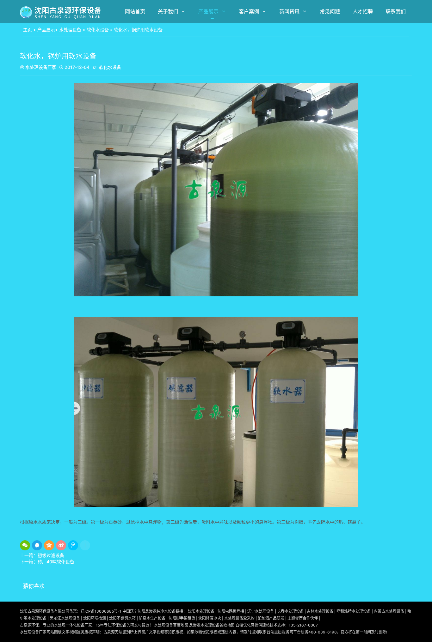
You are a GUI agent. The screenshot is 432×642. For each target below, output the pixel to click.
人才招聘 (363, 11)
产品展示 (208, 11)
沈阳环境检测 (94, 618)
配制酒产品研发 (271, 618)
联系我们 (396, 11)
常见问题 (330, 11)
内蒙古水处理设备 (389, 611)
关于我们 (168, 11)
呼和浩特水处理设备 (353, 611)
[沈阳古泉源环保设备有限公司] (61, 12)
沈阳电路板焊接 (231, 611)
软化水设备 (98, 29)
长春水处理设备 (290, 611)
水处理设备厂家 (38, 67)
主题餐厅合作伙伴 (302, 618)
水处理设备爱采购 (239, 618)
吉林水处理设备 (320, 611)
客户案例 (249, 11)
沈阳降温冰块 (209, 618)
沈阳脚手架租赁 (182, 618)
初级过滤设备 (51, 555)
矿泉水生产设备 (152, 618)
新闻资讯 (289, 11)
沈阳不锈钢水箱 (122, 618)
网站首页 (135, 11)
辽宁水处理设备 (260, 611)
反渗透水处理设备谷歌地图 (212, 625)
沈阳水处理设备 (201, 611)
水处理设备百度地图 (171, 625)
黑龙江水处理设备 (65, 618)
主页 (27, 29)
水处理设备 (70, 29)
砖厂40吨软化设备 (56, 561)
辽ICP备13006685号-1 (101, 611)
